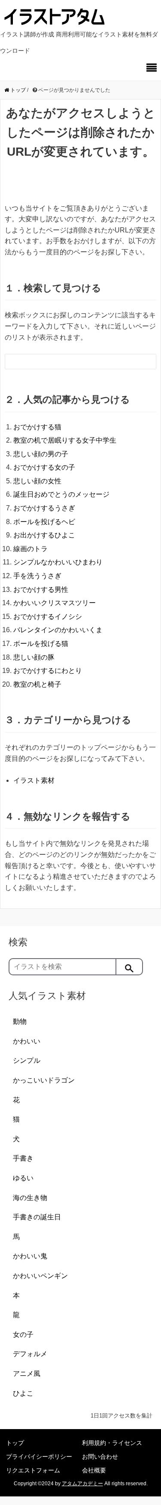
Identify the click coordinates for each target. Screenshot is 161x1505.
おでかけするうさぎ (44, 508)
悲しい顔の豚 (34, 657)
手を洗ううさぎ (37, 575)
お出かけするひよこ (44, 535)
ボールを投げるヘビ (44, 521)
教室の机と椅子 (37, 684)
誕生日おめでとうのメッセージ (61, 494)
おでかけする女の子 (44, 467)
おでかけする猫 (37, 427)
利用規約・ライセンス (112, 1442)
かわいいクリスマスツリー (54, 602)
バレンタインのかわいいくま (58, 629)
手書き (23, 1158)
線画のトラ (30, 548)
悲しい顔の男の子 (40, 454)
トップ (15, 1442)
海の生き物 (30, 1197)
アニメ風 (26, 1373)
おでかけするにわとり (47, 670)
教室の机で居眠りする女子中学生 (64, 440)
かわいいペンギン (40, 1275)
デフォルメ (30, 1353)
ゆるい (23, 1178)
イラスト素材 (34, 780)
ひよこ (23, 1393)
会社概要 (94, 1470)
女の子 (23, 1334)
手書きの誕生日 (37, 1217)
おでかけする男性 (40, 589)
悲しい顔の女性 (37, 481)
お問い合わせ (100, 1456)
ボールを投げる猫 (40, 643)
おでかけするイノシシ (47, 616)
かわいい (26, 1041)
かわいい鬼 (30, 1256)
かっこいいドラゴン (44, 1080)
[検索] (129, 966)
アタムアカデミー (82, 1484)
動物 (20, 1021)
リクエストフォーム (33, 1470)
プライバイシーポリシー (39, 1456)
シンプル (26, 1060)
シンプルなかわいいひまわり (58, 562)
